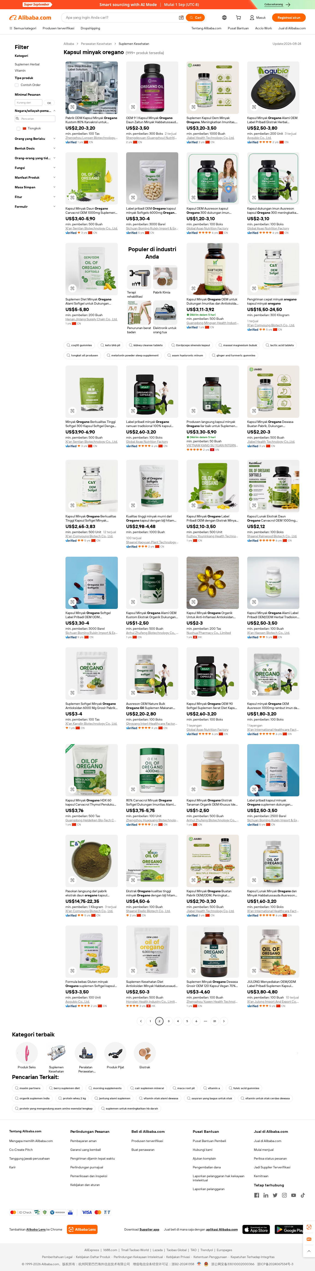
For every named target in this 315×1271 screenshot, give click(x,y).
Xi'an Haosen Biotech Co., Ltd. (268, 633)
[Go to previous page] (141, 1021)
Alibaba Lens (36, 1229)
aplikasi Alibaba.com (222, 1229)
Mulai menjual (263, 1150)
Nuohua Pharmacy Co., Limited (209, 633)
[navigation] (35, 533)
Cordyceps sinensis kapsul (193, 345)
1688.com (110, 1250)
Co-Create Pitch (21, 1150)
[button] (181, 17)
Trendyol (206, 1250)
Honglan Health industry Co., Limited (152, 1001)
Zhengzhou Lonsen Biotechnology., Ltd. (91, 138)
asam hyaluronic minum (187, 355)
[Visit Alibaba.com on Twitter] (275, 1195)
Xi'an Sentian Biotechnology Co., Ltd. (91, 228)
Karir (12, 1167)
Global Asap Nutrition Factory (207, 228)
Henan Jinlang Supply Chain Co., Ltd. (91, 319)
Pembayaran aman (83, 1141)
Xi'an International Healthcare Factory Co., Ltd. (273, 729)
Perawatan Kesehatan (96, 44)
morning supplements (107, 1088)
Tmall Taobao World (135, 1250)
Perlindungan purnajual (86, 1167)
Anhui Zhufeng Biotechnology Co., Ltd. (152, 633)
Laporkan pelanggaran (209, 1189)
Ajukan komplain (204, 1158)
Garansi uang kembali (85, 1150)
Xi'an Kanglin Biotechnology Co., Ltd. (91, 723)
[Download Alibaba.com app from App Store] (256, 1229)
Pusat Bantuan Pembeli (209, 1141)
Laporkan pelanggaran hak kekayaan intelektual (218, 1178)
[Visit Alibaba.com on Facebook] (256, 1195)
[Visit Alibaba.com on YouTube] (293, 1195)
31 (214, 1021)
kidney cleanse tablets (148, 345)
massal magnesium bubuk (240, 345)
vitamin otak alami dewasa (161, 1098)
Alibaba (69, 44)
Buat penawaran (143, 1150)
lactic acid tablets (282, 345)
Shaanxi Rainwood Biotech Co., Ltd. (272, 536)
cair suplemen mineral (149, 1088)
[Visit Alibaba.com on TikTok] (303, 1195)
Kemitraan (261, 1176)
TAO (193, 1250)
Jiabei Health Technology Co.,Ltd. (210, 138)
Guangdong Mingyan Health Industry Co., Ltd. (213, 323)
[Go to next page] (224, 1021)
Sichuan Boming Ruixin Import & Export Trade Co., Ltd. (152, 228)
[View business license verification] (199, 1264)
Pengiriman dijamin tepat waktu (92, 1158)
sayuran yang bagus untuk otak (212, 1098)
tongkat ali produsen (84, 355)
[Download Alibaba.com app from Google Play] (290, 1229)
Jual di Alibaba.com (267, 1141)
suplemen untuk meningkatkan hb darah (132, 1108)
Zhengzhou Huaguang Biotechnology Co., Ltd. (152, 820)
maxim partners (30, 1088)
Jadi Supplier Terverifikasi (272, 1167)
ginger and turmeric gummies (236, 355)
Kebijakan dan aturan (85, 1185)
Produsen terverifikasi (147, 1141)
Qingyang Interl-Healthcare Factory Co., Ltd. (152, 723)
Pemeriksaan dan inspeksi (88, 1176)
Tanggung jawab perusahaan (29, 1158)
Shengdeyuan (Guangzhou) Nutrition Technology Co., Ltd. (152, 138)
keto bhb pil (112, 345)
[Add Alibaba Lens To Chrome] (82, 1229)
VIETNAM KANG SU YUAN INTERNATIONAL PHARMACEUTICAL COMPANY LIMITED (213, 445)
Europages (224, 1250)
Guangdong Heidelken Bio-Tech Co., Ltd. (91, 820)
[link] (309, 1227)
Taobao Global (176, 1250)
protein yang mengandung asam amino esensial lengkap (56, 1108)
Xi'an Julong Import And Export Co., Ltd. (273, 1001)
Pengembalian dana (207, 1167)
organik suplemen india (35, 1098)
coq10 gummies (81, 345)
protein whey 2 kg (74, 1098)
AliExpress (91, 1250)
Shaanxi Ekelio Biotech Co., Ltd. (148, 911)
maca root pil (186, 1088)
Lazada (158, 1250)
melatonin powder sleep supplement (135, 355)
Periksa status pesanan (270, 1158)
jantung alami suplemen (114, 1098)
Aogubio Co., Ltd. (259, 138)
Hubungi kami (202, 1150)
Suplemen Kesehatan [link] (134, 44)
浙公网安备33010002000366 (232, 1264)
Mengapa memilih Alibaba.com (31, 1141)
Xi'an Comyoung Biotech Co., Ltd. (271, 325)
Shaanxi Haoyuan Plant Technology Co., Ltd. (152, 542)
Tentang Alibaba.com (25, 1131)
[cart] (239, 18)
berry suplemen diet (67, 1088)
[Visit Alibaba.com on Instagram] (284, 1195)
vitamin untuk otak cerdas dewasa (267, 1098)
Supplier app (149, 1229)
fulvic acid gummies (246, 1088)
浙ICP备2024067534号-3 (275, 1264)
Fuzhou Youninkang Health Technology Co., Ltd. (213, 536)
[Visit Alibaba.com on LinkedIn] (266, 1195)
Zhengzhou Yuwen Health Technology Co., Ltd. (213, 1001)
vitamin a (214, 1088)
